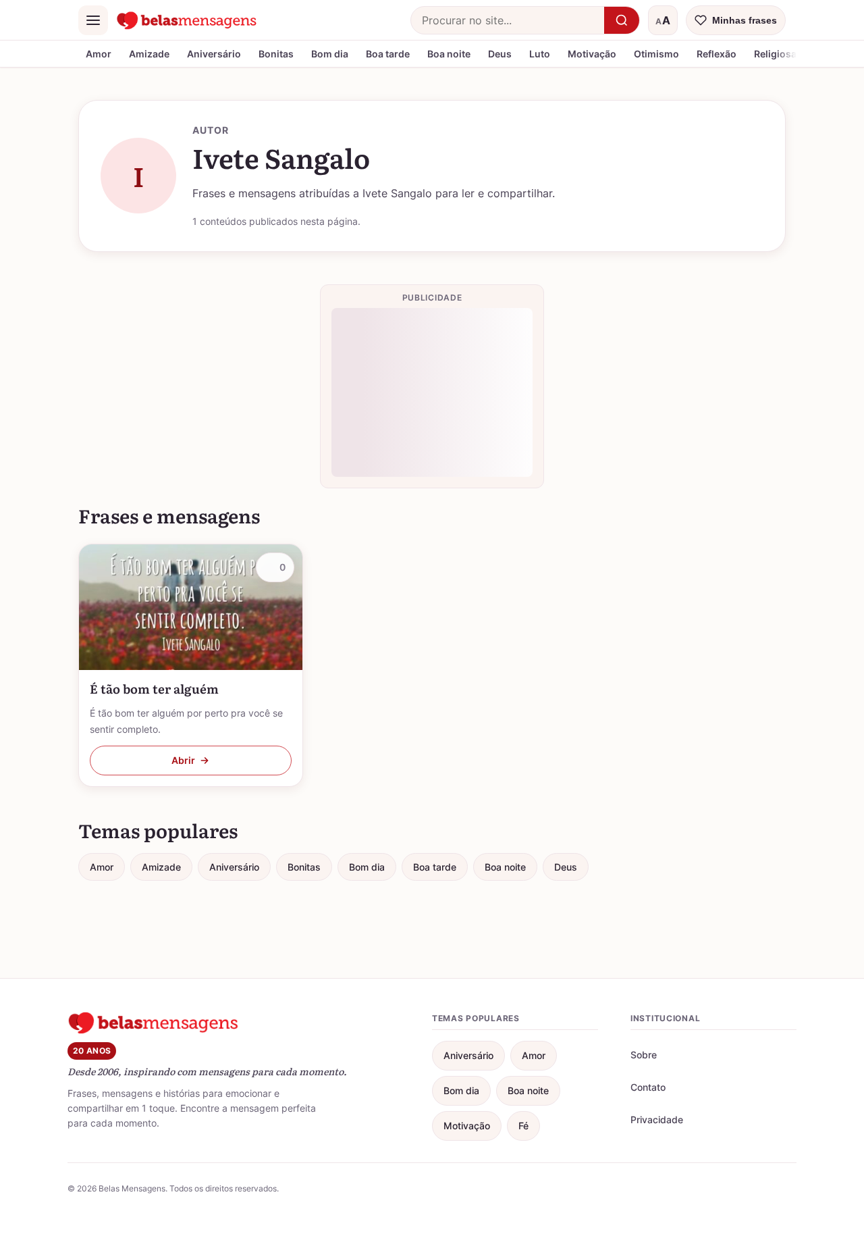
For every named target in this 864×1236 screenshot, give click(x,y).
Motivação (592, 53)
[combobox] (507, 20)
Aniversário (214, 53)
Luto (539, 53)
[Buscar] (621, 20)
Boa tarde (388, 53)
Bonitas (276, 53)
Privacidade (656, 1119)
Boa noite (448, 53)
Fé (523, 1125)
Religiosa (775, 53)
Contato (648, 1087)
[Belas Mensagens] (187, 20)
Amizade (149, 53)
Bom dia (329, 53)
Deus (500, 53)
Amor (98, 53)
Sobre (643, 1054)
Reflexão (716, 53)
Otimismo (656, 53)
